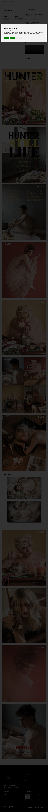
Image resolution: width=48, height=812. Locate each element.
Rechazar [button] (12, 37)
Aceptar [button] (6, 37)
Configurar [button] (18, 37)
